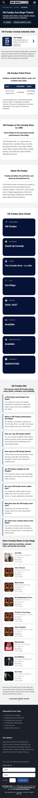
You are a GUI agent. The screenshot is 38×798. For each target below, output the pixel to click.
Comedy (16, 7)
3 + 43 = (5, 780)
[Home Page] (19, 2)
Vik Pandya (20, 92)
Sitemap (19, 792)
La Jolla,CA (31, 93)
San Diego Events (7, 7)
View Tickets (33, 38)
